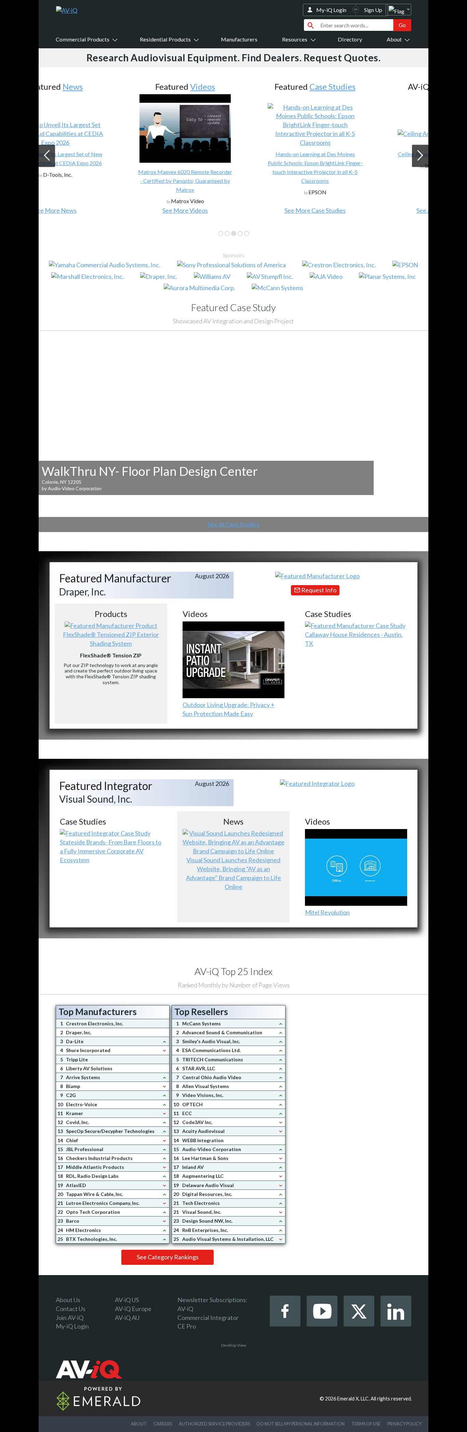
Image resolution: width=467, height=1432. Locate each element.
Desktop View (233, 1345)
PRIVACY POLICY (404, 1424)
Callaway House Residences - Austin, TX (354, 639)
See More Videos (103, 210)
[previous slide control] (47, 156)
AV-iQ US (127, 1300)
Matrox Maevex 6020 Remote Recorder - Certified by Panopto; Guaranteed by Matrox (103, 181)
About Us (68, 1300)
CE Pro (186, 1326)
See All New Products (363, 210)
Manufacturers (239, 39)
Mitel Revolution (327, 912)
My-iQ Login (331, 10)
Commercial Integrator (208, 1317)
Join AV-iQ (69, 1317)
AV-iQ (185, 1308)
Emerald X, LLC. (353, 1399)
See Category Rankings (168, 1257)
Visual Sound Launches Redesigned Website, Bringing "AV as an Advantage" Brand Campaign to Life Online (233, 873)
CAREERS (163, 1424)
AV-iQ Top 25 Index (233, 971)
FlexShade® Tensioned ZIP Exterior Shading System (111, 639)
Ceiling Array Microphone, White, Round (363, 154)
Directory (350, 39)
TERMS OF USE (366, 1424)
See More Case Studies (233, 210)
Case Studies (251, 86)
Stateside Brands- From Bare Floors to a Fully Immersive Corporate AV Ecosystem (110, 851)
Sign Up (373, 10)
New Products (374, 86)
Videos (120, 86)
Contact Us (70, 1308)
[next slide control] (420, 156)
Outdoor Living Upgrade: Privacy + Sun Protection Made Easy (229, 709)
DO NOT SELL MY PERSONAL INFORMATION (301, 1424)
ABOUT (139, 1424)
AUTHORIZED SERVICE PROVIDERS (214, 1424)
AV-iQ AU (127, 1317)
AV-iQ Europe (133, 1308)
